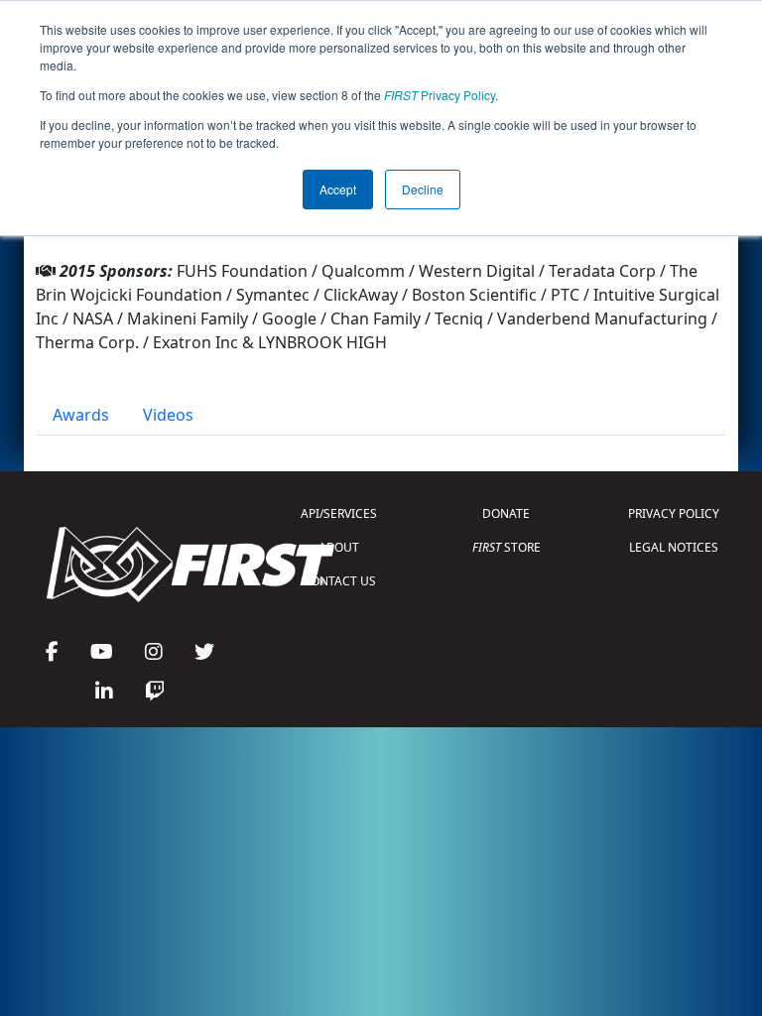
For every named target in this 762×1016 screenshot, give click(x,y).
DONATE (506, 513)
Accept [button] (337, 189)
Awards (81, 415)
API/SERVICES (339, 513)
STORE (506, 547)
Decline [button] (423, 189)
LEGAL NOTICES (673, 547)
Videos (168, 415)
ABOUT (338, 547)
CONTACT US (339, 580)
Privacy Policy (439, 94)
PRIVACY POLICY (673, 513)
